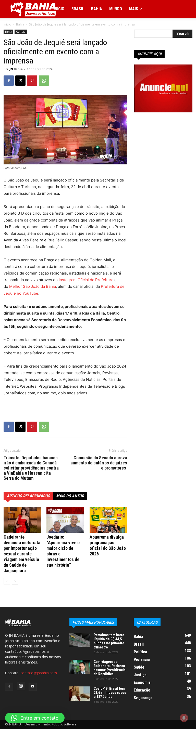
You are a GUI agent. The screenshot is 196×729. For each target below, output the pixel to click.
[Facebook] (9, 80)
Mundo (115, 8)
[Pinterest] (32, 80)
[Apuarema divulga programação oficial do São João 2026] (108, 520)
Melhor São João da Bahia (32, 286)
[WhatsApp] (44, 80)
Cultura (21, 31)
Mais (133, 8)
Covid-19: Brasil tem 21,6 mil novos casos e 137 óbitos (110, 692)
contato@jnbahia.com (38, 672)
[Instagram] (21, 686)
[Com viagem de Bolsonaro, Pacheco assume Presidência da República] (79, 667)
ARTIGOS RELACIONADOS (28, 495)
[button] (35, 718)
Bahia (96, 8)
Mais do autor (70, 495)
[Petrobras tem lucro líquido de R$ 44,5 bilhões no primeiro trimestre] (79, 640)
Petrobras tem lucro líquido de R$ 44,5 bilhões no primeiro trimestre (109, 641)
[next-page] (15, 581)
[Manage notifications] (184, 718)
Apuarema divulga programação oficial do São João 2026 (108, 545)
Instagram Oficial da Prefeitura (86, 279)
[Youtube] (33, 687)
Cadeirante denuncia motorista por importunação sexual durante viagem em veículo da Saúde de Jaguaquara (22, 553)
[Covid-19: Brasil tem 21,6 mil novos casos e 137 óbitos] (79, 693)
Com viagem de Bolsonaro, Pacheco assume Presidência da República (110, 668)
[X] (20, 80)
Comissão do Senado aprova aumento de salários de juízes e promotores (98, 463)
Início (59, 8)
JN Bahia (16, 69)
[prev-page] (7, 581)
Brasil (77, 8)
